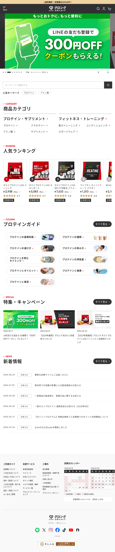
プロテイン (29, 92)
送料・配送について (11, 480)
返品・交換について (11, 490)
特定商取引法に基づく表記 (50, 487)
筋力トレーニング (68, 125)
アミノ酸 (45, 92)
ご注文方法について (11, 473)
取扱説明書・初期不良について (50, 474)
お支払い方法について (11, 477)
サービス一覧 (28, 488)
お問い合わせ (47, 479)
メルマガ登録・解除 (30, 484)
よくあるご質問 (9, 494)
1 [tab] (3, 72)
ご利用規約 (46, 483)
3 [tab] (7, 72)
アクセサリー (38, 125)
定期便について (9, 469)
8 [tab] (21, 72)
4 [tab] (11, 72)
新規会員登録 (28, 469)
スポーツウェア (67, 131)
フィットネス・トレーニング (81, 118)
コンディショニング (97, 125)
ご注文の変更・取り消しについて (11, 485)
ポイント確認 (28, 480)
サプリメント (38, 131)
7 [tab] (19, 72)
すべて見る (101, 224)
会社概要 (45, 469)
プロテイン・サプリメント (24, 118)
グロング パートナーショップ (31, 493)
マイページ (27, 473)
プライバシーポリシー (50, 493)
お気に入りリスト (29, 477)
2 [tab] (5, 72)
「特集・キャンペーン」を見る (35, 72)
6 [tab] (16, 72)
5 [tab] (14, 72)
